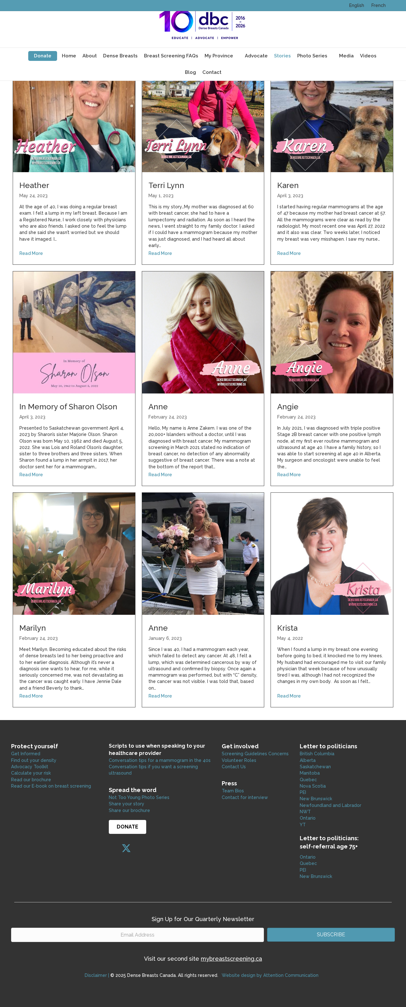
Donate (42, 56)
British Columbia (317, 753)
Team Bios (233, 790)
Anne (158, 406)
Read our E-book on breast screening (51, 786)
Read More (31, 253)
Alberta (308, 760)
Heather (34, 185)
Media (346, 56)
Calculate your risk (31, 773)
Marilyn (32, 628)
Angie (287, 406)
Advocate (256, 56)
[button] (113, 848)
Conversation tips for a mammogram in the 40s (160, 760)
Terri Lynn (166, 185)
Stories (282, 56)
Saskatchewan (315, 766)
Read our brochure (31, 779)
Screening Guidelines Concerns (255, 753)
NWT (305, 811)
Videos (368, 56)
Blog (190, 72)
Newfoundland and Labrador (330, 805)
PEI (303, 792)
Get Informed (25, 753)
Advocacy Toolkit (29, 766)
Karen (288, 185)
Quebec (308, 779)
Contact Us (234, 766)
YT (303, 824)
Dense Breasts (120, 56)
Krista (287, 628)
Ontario (308, 818)
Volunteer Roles (239, 760)
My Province (219, 56)
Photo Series (312, 56)
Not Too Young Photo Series (139, 797)
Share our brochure (129, 810)
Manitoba (310, 773)
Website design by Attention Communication (270, 975)
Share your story (126, 803)
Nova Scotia (313, 786)
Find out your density (33, 760)
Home (69, 56)
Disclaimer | (97, 975)
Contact (211, 72)
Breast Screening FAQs (171, 56)
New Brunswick (316, 798)
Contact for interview (245, 797)
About (89, 56)
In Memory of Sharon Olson (68, 406)
